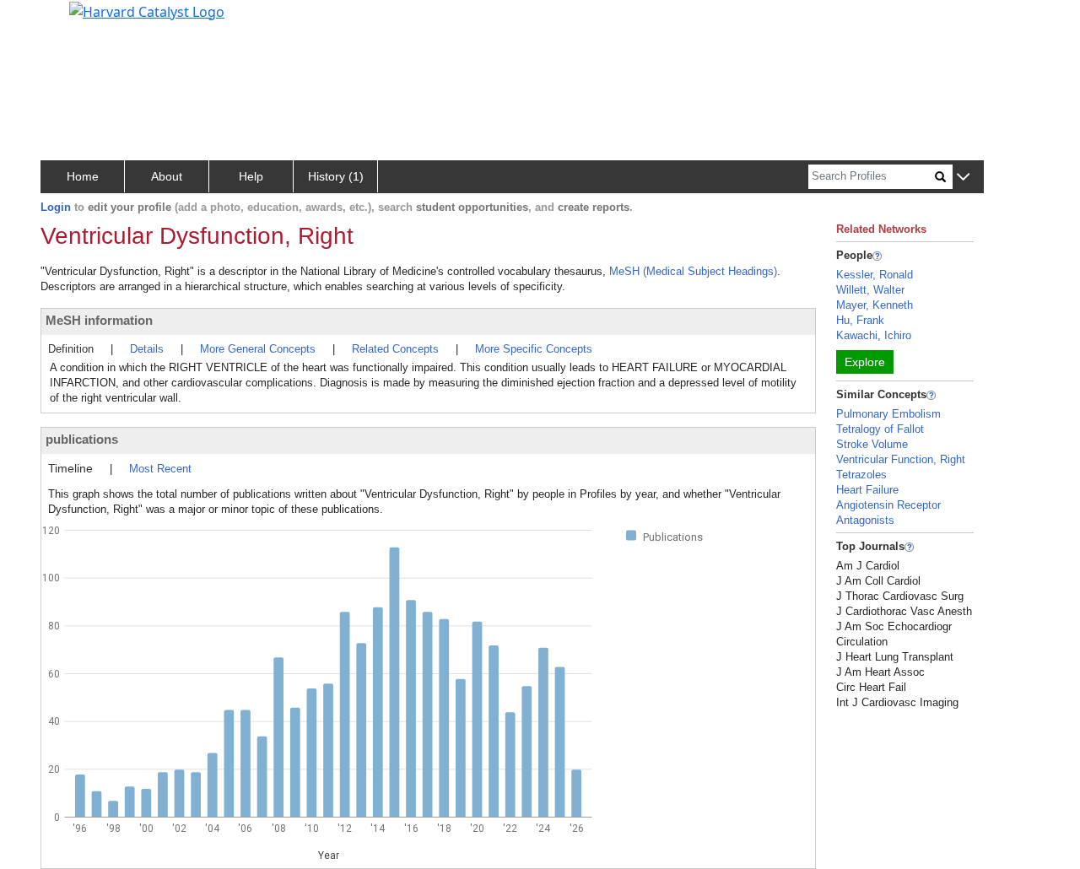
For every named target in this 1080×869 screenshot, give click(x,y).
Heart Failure (867, 489)
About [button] (166, 176)
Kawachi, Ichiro (873, 335)
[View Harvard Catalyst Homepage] (146, 10)
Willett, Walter (870, 289)
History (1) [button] (336, 176)
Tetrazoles (861, 474)
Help (251, 176)
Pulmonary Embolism (888, 414)
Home (83, 176)
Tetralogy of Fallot (880, 429)
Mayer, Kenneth (874, 305)
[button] (963, 177)
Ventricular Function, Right (900, 459)
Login (55, 207)
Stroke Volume (872, 444)
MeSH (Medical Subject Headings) (693, 271)
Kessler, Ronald (874, 274)
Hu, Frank (860, 320)
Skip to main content (70, 20)
